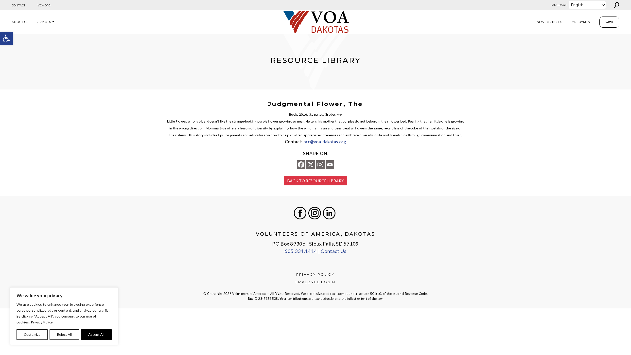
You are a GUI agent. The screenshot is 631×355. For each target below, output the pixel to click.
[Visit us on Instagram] (314, 213)
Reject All (64, 334)
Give (609, 22)
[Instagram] (320, 164)
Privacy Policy (42, 322)
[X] (310, 164)
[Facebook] (301, 164)
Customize (32, 334)
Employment (581, 22)
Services (43, 22)
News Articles (549, 22)
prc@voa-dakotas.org (324, 141)
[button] (6, 38)
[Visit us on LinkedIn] (329, 213)
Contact (18, 5)
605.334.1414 (300, 251)
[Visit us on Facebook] (300, 213)
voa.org (44, 5)
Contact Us (333, 251)
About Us (20, 22)
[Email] (330, 164)
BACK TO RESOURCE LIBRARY (315, 180)
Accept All (96, 334)
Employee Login (316, 282)
